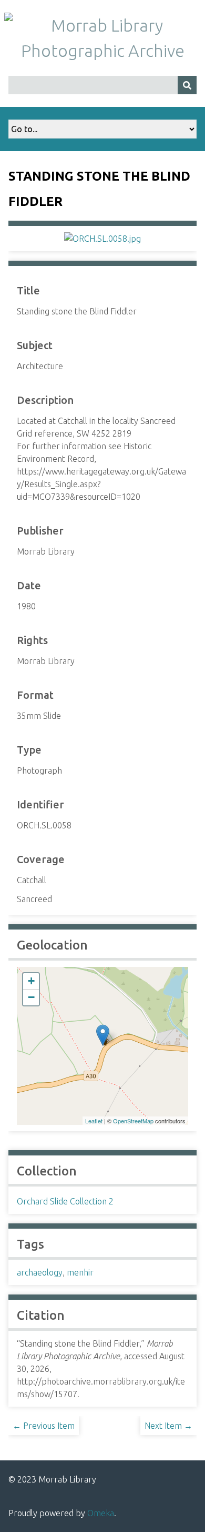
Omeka (100, 1513)
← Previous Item (44, 1425)
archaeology (40, 1272)
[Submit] (187, 85)
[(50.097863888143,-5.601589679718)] (102, 1035)
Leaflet (93, 1120)
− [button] (31, 997)
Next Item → (168, 1425)
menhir (80, 1272)
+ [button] (31, 980)
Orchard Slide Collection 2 (65, 1201)
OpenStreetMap (133, 1120)
